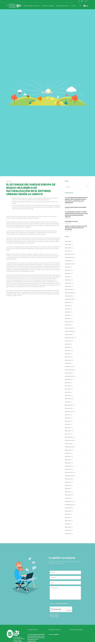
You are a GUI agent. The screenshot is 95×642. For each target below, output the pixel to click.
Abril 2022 (67, 392)
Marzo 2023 (68, 357)
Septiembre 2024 (69, 299)
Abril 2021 (67, 424)
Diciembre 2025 (69, 254)
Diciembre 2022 (69, 366)
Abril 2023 (67, 353)
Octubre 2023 (68, 334)
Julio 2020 (67, 453)
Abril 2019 (67, 488)
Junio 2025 (67, 270)
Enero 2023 (68, 363)
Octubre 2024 (68, 296)
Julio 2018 (67, 514)
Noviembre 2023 (69, 331)
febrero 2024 (68, 321)
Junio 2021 (67, 418)
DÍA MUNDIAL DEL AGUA (71, 221)
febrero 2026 (68, 247)
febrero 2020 (68, 466)
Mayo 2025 (67, 273)
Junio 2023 (67, 347)
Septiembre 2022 (69, 376)
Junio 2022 (67, 386)
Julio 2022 (67, 382)
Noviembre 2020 (69, 440)
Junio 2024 (67, 308)
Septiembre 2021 (69, 411)
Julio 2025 (67, 267)
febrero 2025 (68, 283)
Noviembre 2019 (69, 475)
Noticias (73, 6)
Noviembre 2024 (69, 292)
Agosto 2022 (68, 379)
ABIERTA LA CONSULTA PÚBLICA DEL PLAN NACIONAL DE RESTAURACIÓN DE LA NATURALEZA (76, 227)
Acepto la (60, 603)
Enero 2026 (68, 251)
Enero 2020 (68, 469)
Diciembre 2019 (69, 472)
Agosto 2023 (68, 341)
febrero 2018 (68, 530)
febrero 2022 (68, 398)
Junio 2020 (67, 456)
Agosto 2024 (68, 302)
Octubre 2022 (68, 373)
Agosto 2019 (68, 482)
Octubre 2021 (68, 408)
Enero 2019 (68, 498)
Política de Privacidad (62, 603)
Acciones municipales (48, 6)
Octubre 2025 (68, 260)
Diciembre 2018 (69, 501)
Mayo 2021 (67, 421)
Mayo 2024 (67, 312)
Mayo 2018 (67, 520)
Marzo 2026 (68, 244)
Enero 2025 (68, 286)
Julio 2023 (67, 344)
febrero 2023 (68, 360)
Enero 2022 (68, 402)
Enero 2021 (68, 434)
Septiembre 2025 (69, 264)
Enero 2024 (68, 325)
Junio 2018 (67, 517)
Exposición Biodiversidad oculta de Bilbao (75, 207)
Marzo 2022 (68, 395)
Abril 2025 (67, 276)
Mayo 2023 (67, 350)
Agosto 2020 (68, 450)
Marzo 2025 (68, 280)
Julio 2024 (67, 305)
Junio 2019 (67, 485)
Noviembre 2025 (69, 257)
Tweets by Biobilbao (54, 634)
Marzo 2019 (68, 491)
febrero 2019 (68, 495)
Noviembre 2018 (69, 504)
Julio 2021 (67, 414)
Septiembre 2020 (69, 447)
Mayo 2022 (67, 389)
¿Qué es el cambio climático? (31, 6)
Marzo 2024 (68, 318)
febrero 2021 (68, 430)
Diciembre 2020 (69, 437)
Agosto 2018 (68, 511)
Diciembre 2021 (69, 405)
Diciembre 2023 (69, 328)
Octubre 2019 (68, 479)
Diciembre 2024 (69, 289)
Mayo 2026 (67, 241)
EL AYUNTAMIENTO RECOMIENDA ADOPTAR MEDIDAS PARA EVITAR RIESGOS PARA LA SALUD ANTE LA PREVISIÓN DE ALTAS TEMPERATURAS (36, 638)
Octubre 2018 (68, 508)
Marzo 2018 (68, 527)
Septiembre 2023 (69, 337)
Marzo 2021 (68, 427)
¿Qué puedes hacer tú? (62, 6)
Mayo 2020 (67, 459)
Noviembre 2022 (69, 369)
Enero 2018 (68, 533)
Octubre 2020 (68, 443)
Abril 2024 (67, 315)
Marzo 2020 (68, 463)
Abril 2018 (67, 524)
